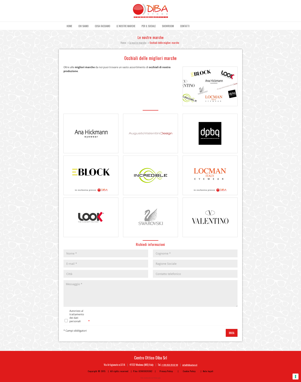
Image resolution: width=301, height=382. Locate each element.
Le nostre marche (125, 26)
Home (69, 26)
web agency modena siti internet (150, 378)
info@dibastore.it (189, 364)
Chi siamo (83, 26)
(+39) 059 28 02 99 (170, 364)
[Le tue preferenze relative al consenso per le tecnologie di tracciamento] (295, 376)
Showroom (168, 26)
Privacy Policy (166, 371)
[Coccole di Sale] (150, 10)
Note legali (208, 371)
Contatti (185, 26)
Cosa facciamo (102, 26)
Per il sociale (149, 26)
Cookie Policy (189, 371)
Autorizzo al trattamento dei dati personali (76, 311)
